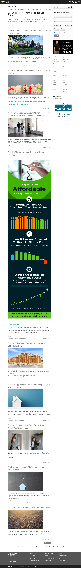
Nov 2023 (65, 77)
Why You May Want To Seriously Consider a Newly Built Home (26, 344)
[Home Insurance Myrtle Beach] (63, 111)
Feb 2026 (54, 71)
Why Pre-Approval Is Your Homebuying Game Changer (25, 386)
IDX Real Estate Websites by (13, 566)
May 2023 (65, 82)
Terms (33, 566)
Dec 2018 (54, 89)
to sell (22, 370)
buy (12, 533)
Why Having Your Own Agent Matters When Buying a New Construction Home (26, 114)
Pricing (27, 65)
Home (56, 32)
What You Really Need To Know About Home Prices (25, 32)
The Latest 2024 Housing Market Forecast (26, 507)
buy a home (28, 334)
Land (67, 32)
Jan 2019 (65, 87)
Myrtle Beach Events (56, 63)
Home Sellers (18, 65)
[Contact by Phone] (73, 1)
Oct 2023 (54, 78)
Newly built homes (39, 141)
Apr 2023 (54, 84)
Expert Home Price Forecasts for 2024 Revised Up (25, 72)
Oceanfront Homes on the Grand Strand (25, 9)
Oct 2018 (54, 91)
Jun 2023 (54, 82)
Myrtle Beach (27, 19)
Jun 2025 (65, 71)
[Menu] (79, 1)
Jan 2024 (65, 75)
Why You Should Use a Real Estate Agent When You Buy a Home (26, 426)
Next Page (47, 542)
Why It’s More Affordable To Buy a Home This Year (26, 153)
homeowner (33, 452)
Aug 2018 (54, 93)
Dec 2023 (54, 77)
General (12, 338)
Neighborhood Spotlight (57, 64)
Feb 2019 (54, 87)
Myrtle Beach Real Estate (24, 24)
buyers (39, 139)
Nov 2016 (65, 93)
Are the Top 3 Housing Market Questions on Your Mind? (26, 468)
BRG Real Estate (56, 100)
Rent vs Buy (55, 66)
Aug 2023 (54, 80)
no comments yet (46, 25)
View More (10, 23)
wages (21, 332)
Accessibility (28, 566)
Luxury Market (18, 24)
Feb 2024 (54, 75)
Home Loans (55, 59)
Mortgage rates (14, 330)
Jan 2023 (65, 86)
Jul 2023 (64, 80)
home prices (43, 57)
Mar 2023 (65, 84)
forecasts (41, 97)
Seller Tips (65, 66)
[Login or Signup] (76, 1)
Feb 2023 (54, 86)
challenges (29, 139)
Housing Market (22, 65)
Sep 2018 (65, 91)
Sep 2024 (54, 73)
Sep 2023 (65, 78)
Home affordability (15, 327)
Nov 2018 (65, 89)
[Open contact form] (70, 1)
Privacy (36, 566)
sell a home (16, 533)
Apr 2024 (64, 73)
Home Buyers (13, 24)
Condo (61, 32)
